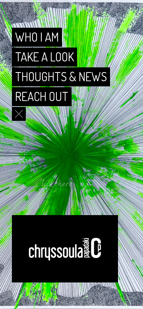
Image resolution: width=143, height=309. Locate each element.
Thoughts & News (61, 76)
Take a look (44, 56)
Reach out (41, 96)
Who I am (37, 36)
